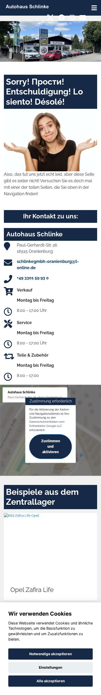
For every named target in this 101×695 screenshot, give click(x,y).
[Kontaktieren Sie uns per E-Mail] (83, 17)
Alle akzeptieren (51, 681)
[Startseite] (27, 6)
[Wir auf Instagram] (72, 17)
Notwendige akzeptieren (50, 654)
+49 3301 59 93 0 (33, 277)
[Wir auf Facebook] (62, 17)
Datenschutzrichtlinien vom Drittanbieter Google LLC (46, 424)
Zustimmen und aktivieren (50, 446)
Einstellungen (50, 667)
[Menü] (94, 7)
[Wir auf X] (50, 17)
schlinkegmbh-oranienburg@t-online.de (48, 264)
